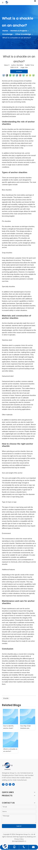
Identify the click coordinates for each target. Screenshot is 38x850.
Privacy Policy (19, 839)
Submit (19, 826)
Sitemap (16, 837)
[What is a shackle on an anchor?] (10, 739)
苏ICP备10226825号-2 (19, 841)
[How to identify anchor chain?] (10, 716)
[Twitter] (10, 784)
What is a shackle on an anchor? (10, 750)
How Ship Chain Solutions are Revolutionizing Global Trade (25, 727)
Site (26, 67)
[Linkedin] (6, 784)
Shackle (5, 698)
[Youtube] (13, 784)
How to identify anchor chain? (8, 727)
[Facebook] (3, 784)
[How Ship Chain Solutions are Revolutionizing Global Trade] (27, 716)
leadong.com (31, 837)
